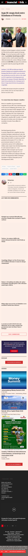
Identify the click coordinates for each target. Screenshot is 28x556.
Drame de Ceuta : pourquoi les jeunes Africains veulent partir (13, 519)
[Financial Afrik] (14, 2)
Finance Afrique (11, 166)
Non (6, 551)
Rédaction (8, 19)
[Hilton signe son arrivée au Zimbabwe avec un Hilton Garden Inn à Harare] (14, 295)
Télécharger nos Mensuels (14, 362)
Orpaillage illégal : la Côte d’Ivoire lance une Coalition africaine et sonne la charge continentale (13, 261)
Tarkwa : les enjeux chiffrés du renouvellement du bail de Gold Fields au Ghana (13, 240)
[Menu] (2, 2)
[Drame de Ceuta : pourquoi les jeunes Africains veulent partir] (14, 510)
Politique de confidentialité (17, 551)
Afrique (4, 166)
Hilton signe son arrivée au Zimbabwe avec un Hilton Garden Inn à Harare (14, 304)
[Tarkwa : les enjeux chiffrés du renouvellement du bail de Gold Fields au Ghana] (14, 230)
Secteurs (24, 19)
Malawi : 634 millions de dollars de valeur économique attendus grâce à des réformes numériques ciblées (13, 283)
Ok (2, 551)
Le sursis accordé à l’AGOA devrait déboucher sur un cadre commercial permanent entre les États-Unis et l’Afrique (11, 326)
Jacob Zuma (5, 168)
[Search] (26, 2)
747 (13, 525)
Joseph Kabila (13, 168)
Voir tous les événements (14, 464)
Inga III (18, 166)
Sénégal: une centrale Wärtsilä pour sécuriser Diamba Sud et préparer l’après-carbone (13, 218)
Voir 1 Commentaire (14, 334)
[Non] (1, 554)
